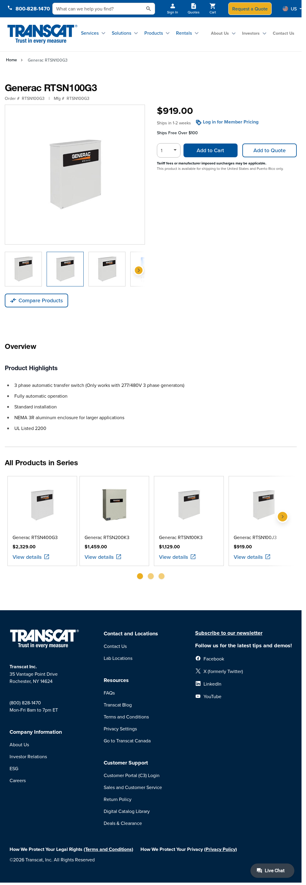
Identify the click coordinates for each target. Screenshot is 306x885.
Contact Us (283, 33)
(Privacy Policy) (220, 849)
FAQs (109, 692)
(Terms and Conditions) (108, 849)
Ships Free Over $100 (177, 133)
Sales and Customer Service (133, 787)
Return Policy (117, 799)
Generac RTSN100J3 (254, 537)
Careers (18, 780)
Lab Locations (118, 658)
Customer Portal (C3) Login (132, 775)
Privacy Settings (120, 728)
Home (11, 60)
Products (153, 33)
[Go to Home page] (42, 34)
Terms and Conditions (126, 716)
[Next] (138, 270)
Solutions (121, 33)
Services (90, 33)
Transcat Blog (118, 704)
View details (27, 557)
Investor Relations (28, 756)
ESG (14, 768)
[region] (151, 530)
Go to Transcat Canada (127, 740)
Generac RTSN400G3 (34, 537)
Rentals (184, 33)
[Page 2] (151, 576)
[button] (292, 9)
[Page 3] (162, 576)
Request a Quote (250, 8)
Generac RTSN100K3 (181, 537)
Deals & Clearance (123, 823)
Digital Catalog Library (127, 811)
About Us (220, 33)
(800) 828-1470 (25, 702)
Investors (251, 33)
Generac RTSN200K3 (106, 537)
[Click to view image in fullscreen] (75, 175)
